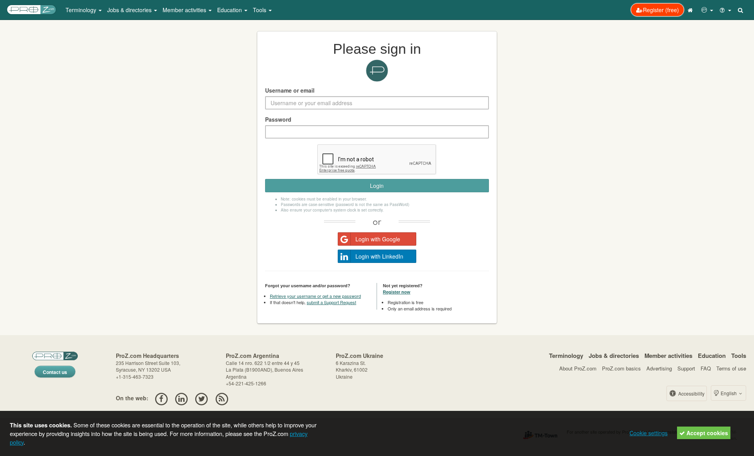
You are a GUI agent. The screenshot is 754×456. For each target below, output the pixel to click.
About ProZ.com (578, 368)
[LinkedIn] (181, 398)
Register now (396, 292)
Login (377, 186)
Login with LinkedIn (379, 256)
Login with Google (377, 239)
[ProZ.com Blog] (221, 398)
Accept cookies (706, 433)
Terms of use (731, 368)
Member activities (668, 355)
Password (278, 119)
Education (712, 355)
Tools (738, 355)
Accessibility (691, 393)
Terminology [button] (82, 10)
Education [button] (230, 10)
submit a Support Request (331, 302)
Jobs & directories (614, 355)
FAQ (706, 368)
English (728, 393)
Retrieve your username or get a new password (315, 296)
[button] (707, 10)
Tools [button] (260, 10)
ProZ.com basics (621, 368)
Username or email (290, 90)
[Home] (691, 10)
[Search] (741, 10)
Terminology (566, 355)
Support (686, 368)
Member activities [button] (185, 10)
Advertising (659, 368)
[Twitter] (201, 398)
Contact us (55, 372)
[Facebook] (161, 398)
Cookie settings (649, 433)
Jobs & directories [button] (130, 10)
